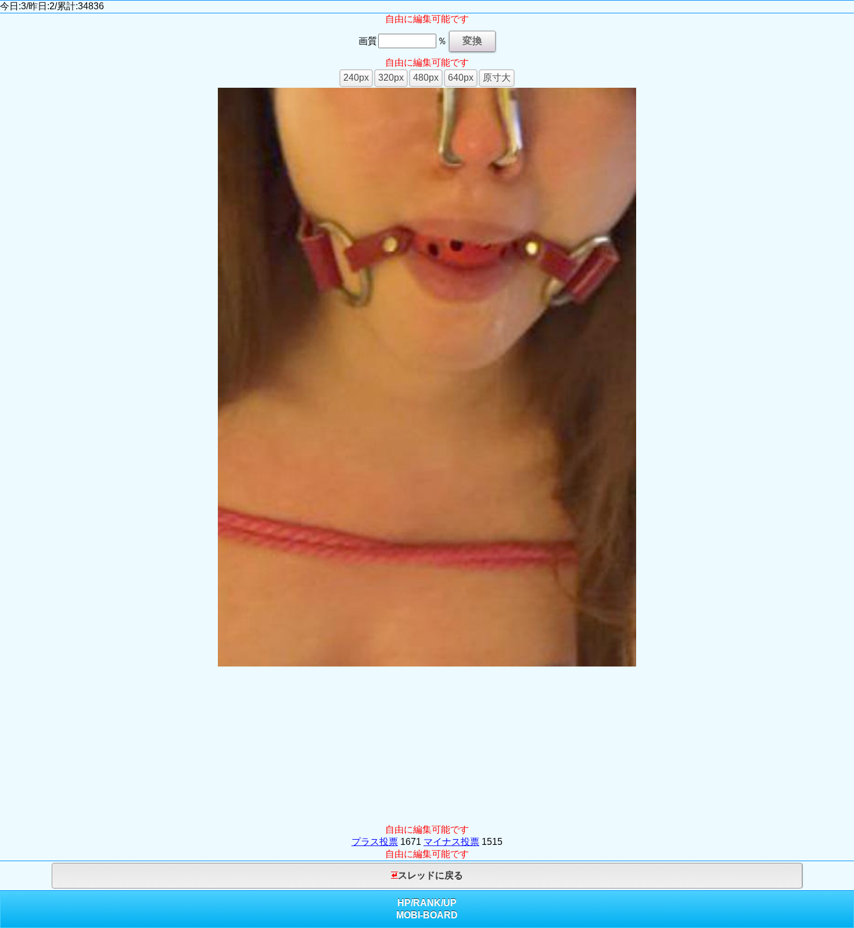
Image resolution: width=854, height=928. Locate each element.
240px (356, 78)
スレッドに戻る (430, 875)
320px (391, 78)
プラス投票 (374, 842)
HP (404, 903)
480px (426, 78)
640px (460, 78)
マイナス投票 (451, 842)
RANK (427, 903)
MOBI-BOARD (427, 915)
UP (450, 903)
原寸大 (497, 78)
